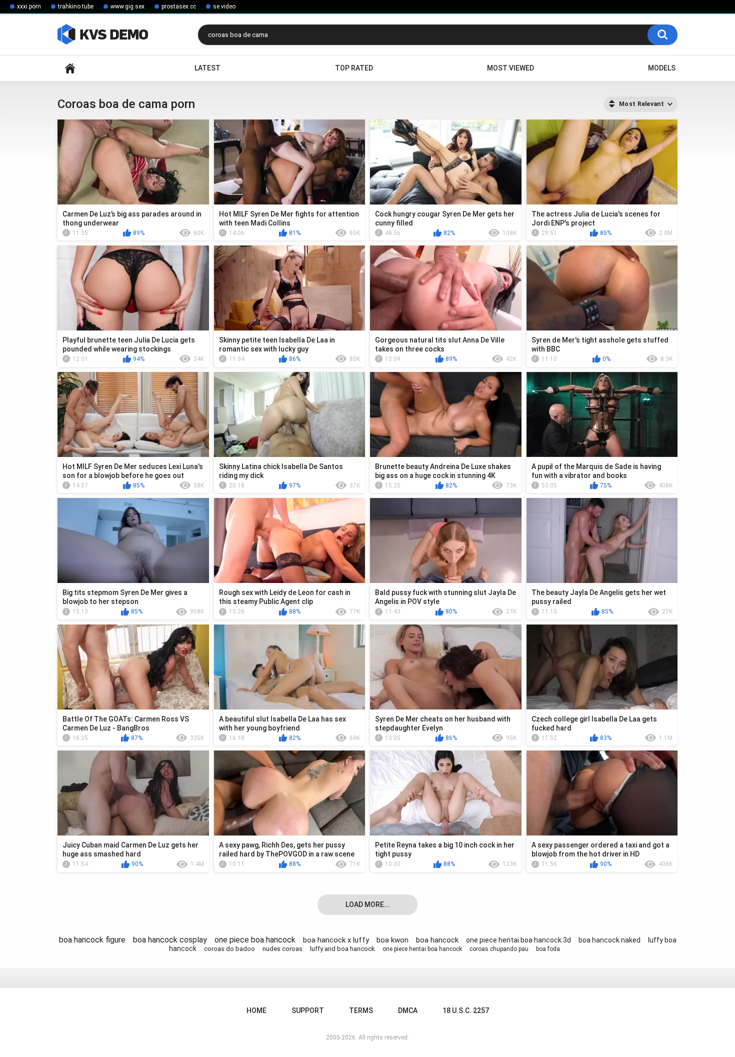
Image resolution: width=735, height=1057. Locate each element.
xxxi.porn (29, 6)
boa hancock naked (609, 940)
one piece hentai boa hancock (422, 949)
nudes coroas (282, 948)
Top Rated (354, 68)
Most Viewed (510, 68)
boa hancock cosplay (170, 939)
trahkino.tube (76, 6)
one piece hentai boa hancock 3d (518, 940)
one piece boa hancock (255, 939)
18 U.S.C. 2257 (465, 1010)
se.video (224, 6)
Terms (361, 1010)
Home (70, 68)
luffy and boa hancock (342, 948)
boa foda (548, 949)
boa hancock (437, 940)
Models (662, 68)
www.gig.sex (127, 6)
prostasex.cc (179, 6)
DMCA (408, 1010)
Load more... (368, 904)
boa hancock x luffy (336, 940)
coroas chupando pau (499, 949)
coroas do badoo (229, 948)
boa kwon (392, 940)
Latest (207, 68)
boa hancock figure (92, 939)
